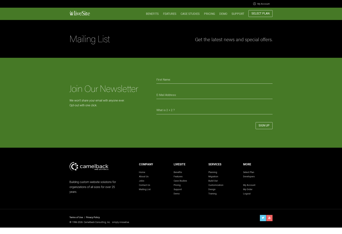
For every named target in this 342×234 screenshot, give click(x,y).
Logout (247, 193)
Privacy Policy (93, 217)
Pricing (209, 14)
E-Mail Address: (166, 95)
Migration (213, 176)
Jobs (141, 180)
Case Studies (190, 14)
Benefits (152, 14)
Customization (215, 185)
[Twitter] (263, 218)
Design (212, 189)
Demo (223, 14)
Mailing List (145, 189)
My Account (263, 3)
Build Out (213, 180)
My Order (247, 189)
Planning (212, 172)
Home (142, 172)
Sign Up (264, 125)
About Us (144, 176)
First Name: (163, 79)
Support (238, 14)
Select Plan (261, 13)
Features (169, 14)
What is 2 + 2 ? (165, 110)
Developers (249, 176)
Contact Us (144, 185)
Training (212, 193)
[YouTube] (269, 218)
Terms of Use (76, 217)
